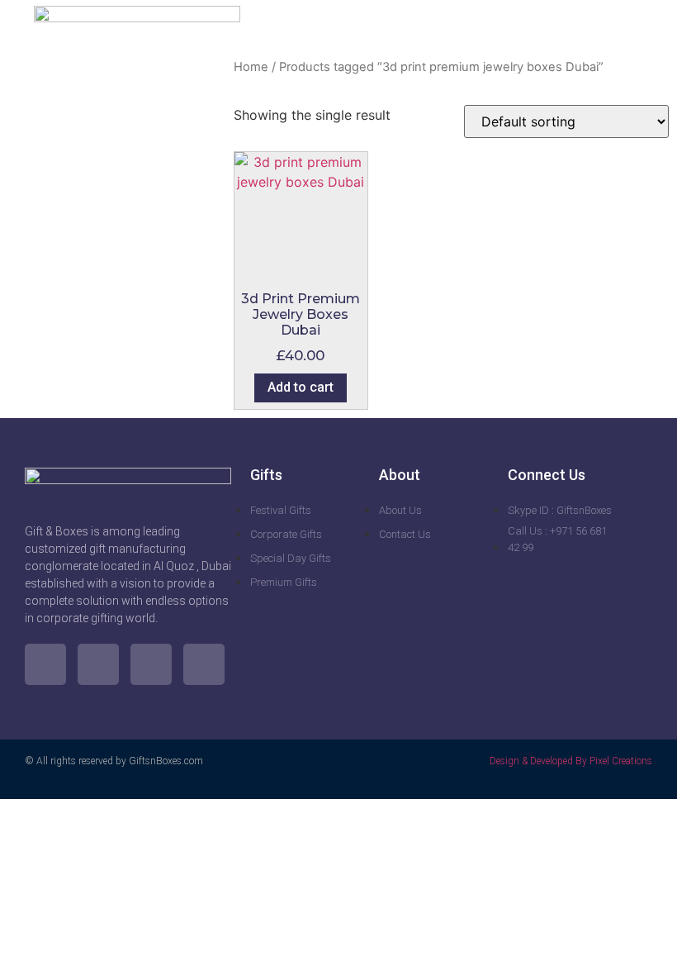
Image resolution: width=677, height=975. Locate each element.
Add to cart (300, 387)
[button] (632, 24)
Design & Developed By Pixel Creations (571, 761)
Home (251, 66)
